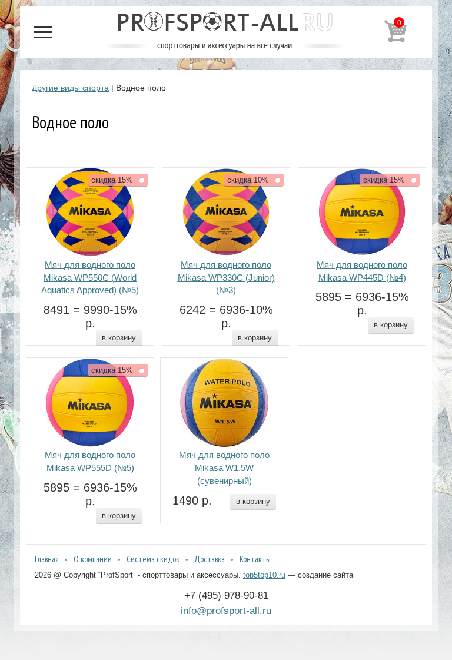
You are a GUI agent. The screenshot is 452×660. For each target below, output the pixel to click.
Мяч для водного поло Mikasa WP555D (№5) (90, 461)
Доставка (209, 559)
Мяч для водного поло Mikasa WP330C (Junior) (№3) (226, 278)
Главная (47, 559)
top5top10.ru (264, 575)
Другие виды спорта (70, 87)
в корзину (119, 337)
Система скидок (153, 559)
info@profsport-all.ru (226, 610)
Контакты (255, 559)
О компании (93, 559)
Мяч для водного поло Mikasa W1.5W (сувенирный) (224, 468)
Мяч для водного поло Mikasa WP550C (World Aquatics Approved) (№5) (90, 278)
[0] (395, 40)
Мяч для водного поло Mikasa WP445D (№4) (362, 271)
